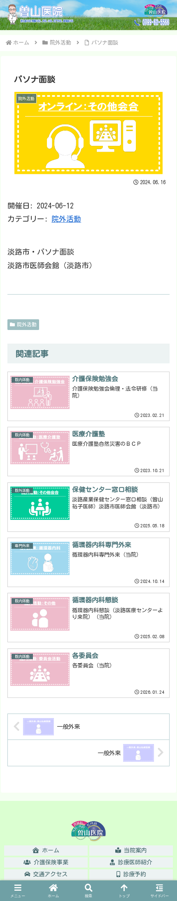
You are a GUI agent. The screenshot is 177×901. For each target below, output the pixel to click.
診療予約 (133, 874)
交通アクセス (49, 874)
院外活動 (66, 218)
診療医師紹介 (133, 862)
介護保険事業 (49, 862)
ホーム (49, 850)
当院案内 (134, 850)
